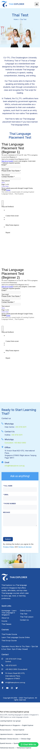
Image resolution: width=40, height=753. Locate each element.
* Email (6, 494)
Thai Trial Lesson (26, 617)
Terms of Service (24, 547)
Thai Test (23, 614)
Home (16, 19)
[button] (36, 4)
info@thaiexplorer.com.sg (14, 466)
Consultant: (9, 443)
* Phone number (9, 503)
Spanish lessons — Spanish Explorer (12, 743)
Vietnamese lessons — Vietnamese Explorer (15, 748)
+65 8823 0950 (20, 443)
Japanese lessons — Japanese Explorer (14, 734)
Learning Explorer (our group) (10, 721)
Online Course (25, 611)
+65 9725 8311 (20, 427)
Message (6, 512)
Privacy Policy (8, 547)
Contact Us (24, 620)
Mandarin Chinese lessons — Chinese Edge (15, 739)
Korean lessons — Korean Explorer (12, 730)
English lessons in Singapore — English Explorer (16, 725)
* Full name (7, 486)
